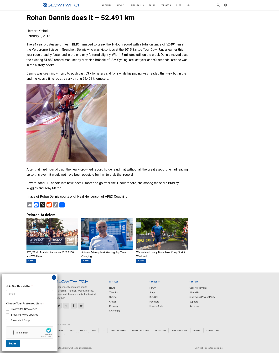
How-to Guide (156, 306)
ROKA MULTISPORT (179, 330)
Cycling (113, 297)
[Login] (225, 5)
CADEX (60, 330)
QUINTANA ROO (160, 330)
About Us (194, 292)
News (112, 288)
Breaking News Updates (24, 314)
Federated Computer (213, 348)
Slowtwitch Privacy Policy (202, 297)
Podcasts (166, 5)
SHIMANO (196, 330)
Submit (13, 343)
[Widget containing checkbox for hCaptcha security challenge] (29, 332)
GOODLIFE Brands (118, 330)
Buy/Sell (121, 5)
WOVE (60, 336)
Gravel (112, 301)
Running (113, 306)
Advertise (194, 306)
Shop (178, 5)
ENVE (94, 330)
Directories (137, 5)
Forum (152, 5)
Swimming (114, 310)
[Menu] (233, 5)
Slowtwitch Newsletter (24, 309)
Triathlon (113, 292)
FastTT (72, 330)
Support (194, 301)
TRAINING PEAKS (212, 330)
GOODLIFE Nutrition (140, 330)
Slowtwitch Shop (20, 320)
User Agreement (198, 288)
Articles (107, 5)
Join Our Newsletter (19, 286)
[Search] (218, 5)
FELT (104, 330)
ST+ (188, 5)
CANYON (83, 330)
